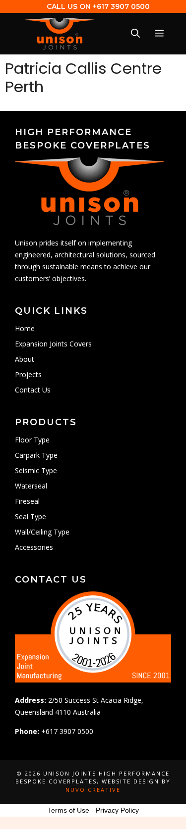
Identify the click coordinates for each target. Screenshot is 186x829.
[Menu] (159, 34)
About (24, 359)
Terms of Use (68, 810)
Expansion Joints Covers (53, 343)
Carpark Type (36, 455)
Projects (28, 374)
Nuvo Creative (93, 789)
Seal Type (30, 516)
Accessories (34, 547)
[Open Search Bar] (135, 34)
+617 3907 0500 (121, 6)
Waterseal (31, 485)
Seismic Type (36, 470)
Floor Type (32, 439)
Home (25, 328)
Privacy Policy (117, 810)
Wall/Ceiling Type (42, 531)
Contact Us (33, 389)
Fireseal (27, 501)
